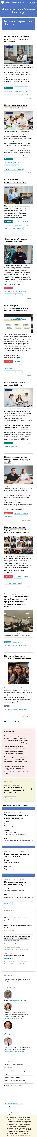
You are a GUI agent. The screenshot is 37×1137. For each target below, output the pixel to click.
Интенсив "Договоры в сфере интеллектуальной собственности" (14, 790)
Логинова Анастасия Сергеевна (14, 1051)
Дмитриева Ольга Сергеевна (13, 1018)
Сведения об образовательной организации (17, 1071)
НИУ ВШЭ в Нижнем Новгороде (14, 2)
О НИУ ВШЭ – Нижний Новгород (14, 1064)
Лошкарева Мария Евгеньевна (18, 1000)
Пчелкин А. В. (8, 958)
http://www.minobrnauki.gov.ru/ (13, 1104)
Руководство (8, 1068)
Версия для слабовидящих (12, 1077)
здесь (29, 1123)
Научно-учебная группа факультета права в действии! (17, 657)
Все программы (7, 903)
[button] (33, 620)
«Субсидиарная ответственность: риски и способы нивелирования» (16, 308)
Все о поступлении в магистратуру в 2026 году (15, 181)
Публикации (9, 911)
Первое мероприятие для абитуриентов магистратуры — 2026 (17, 459)
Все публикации (9, 968)
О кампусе (8, 1061)
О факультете (9, 732)
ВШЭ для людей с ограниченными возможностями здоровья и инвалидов (16, 1081)
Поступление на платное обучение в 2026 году (15, 106)
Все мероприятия (10, 798)
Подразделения (8, 1074)
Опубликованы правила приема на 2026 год (14, 383)
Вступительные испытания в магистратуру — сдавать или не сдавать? (17, 39)
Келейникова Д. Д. (10, 944)
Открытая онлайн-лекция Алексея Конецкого (15, 240)
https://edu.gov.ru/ (10, 1112)
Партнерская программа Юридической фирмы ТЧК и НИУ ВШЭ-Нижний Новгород (17, 530)
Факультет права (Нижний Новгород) (18, 11)
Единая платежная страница (12, 1085)
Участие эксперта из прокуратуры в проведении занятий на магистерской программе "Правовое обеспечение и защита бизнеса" (16, 600)
